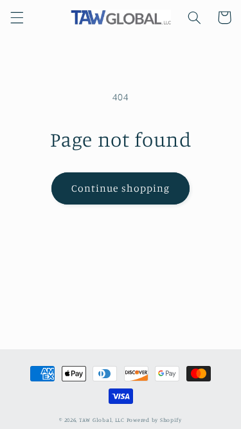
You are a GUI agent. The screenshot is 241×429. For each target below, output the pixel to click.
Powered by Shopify (154, 419)
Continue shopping (120, 188)
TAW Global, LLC (102, 419)
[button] (16, 17)
